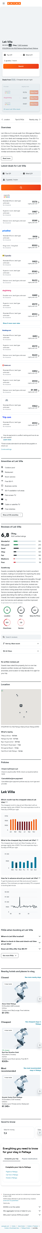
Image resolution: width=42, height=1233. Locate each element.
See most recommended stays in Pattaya (32, 1069)
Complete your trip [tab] (12, 1159)
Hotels (14, 1226)
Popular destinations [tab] (29, 1159)
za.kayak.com (5, 1226)
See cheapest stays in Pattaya (33, 1023)
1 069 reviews (22, 45)
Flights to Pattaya (11, 1172)
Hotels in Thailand (32, 1226)
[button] (3, 3)
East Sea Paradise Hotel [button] (10, 1052)
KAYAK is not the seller (11, 1207)
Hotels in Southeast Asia (12, 1228)
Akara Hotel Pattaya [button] (9, 1004)
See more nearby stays (33, 977)
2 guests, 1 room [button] (10, 60)
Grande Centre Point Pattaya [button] (12, 1097)
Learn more (7, 440)
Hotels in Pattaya (11, 1178)
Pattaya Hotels (25, 1228)
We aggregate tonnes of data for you (17, 1211)
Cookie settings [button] (6, 449)
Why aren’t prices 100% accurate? (16, 1215)
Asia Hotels (21, 1226)
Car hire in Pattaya (12, 1175)
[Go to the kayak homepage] (14, 3)
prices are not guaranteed (10, 1200)
